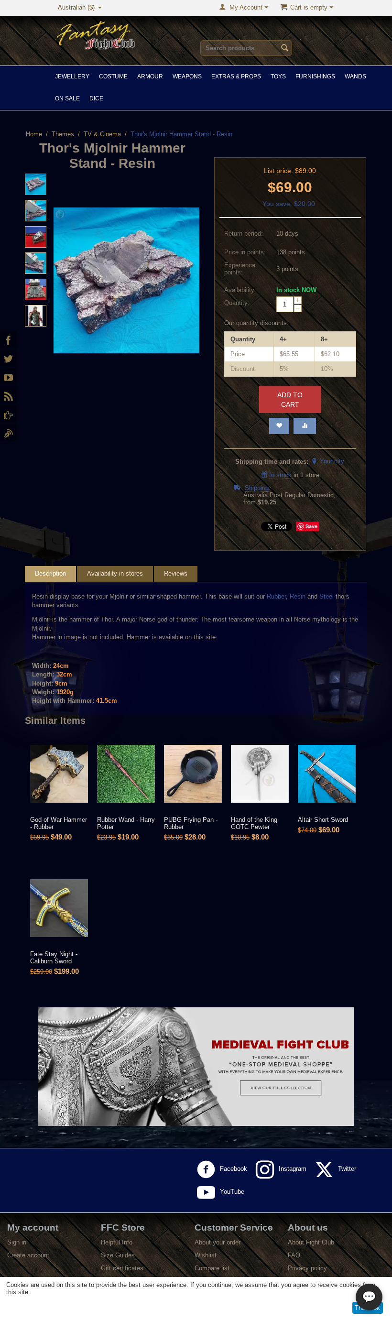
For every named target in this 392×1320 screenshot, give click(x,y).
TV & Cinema (102, 134)
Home (34, 134)
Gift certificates (122, 1268)
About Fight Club (311, 1242)
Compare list (212, 1268)
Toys (278, 76)
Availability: (240, 290)
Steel (326, 596)
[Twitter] (8, 357)
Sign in (16, 1242)
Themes (63, 134)
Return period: (243, 233)
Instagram (293, 1169)
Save (311, 526)
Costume (113, 76)
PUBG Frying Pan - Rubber (191, 823)
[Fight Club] (8, 432)
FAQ (294, 1255)
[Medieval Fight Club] (8, 413)
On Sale (67, 98)
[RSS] (8, 395)
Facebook (234, 1169)
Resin (297, 596)
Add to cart (290, 399)
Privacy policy (307, 1268)
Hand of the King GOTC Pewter (254, 823)
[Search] (285, 49)
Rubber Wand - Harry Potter (126, 823)
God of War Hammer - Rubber (58, 823)
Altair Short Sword (323, 819)
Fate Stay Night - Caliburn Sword (53, 957)
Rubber (276, 596)
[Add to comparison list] (305, 426)
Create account (28, 1255)
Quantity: (237, 302)
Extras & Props (236, 76)
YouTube (233, 1192)
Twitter (348, 1169)
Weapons (187, 76)
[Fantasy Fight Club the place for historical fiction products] (96, 34)
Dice (96, 98)
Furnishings (315, 76)
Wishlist (206, 1255)
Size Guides (118, 1255)
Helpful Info (116, 1242)
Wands (355, 76)
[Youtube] (8, 376)
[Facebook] (8, 339)
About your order (217, 1242)
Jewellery (72, 76)
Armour (150, 76)
